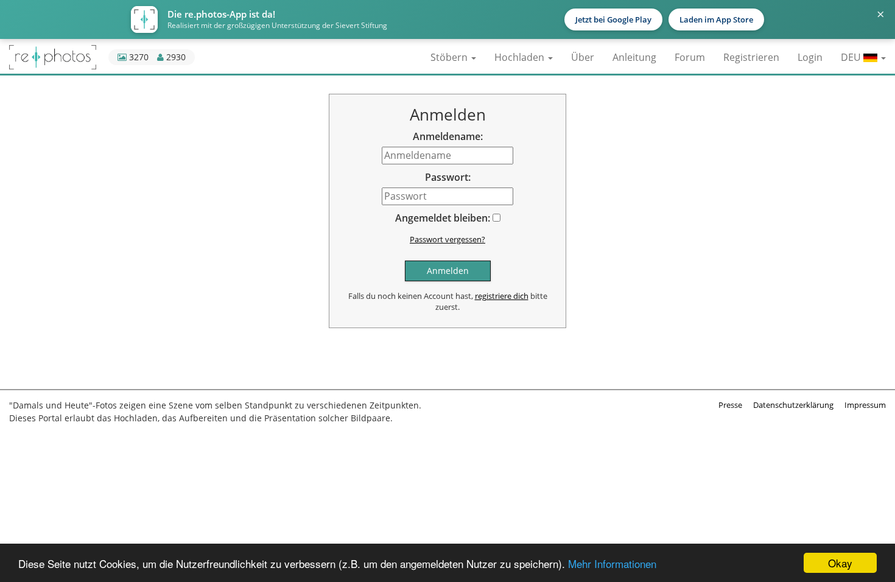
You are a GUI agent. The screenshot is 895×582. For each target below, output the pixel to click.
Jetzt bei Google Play (613, 19)
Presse (730, 404)
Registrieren (751, 57)
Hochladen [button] (520, 57)
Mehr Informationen (612, 563)
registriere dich (501, 295)
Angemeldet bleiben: (442, 218)
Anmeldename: (448, 136)
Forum (690, 57)
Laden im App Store (716, 19)
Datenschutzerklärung (793, 404)
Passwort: (448, 177)
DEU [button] (852, 57)
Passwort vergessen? (447, 239)
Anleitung (634, 57)
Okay (840, 562)
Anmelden (448, 270)
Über (582, 57)
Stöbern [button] (450, 57)
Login (810, 57)
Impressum (865, 404)
